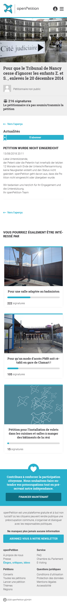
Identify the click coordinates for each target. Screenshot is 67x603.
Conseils (8, 574)
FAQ (39, 555)
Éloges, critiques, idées (16, 562)
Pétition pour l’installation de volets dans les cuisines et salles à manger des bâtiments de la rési (33, 433)
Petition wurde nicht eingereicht (31, 148)
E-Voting (42, 562)
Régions (8, 589)
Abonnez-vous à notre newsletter (34, 538)
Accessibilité (44, 585)
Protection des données (50, 578)
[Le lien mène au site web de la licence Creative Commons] (5, 599)
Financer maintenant (33, 496)
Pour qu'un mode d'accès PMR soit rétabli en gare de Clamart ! (33, 360)
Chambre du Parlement (50, 558)
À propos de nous (13, 555)
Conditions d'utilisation (50, 574)
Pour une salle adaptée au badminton (33, 291)
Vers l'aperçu (15, 124)
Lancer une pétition (14, 581)
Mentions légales (46, 581)
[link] (62, 9)
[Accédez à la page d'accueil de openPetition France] (21, 8)
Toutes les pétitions (14, 578)
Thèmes (8, 585)
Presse (7, 558)
